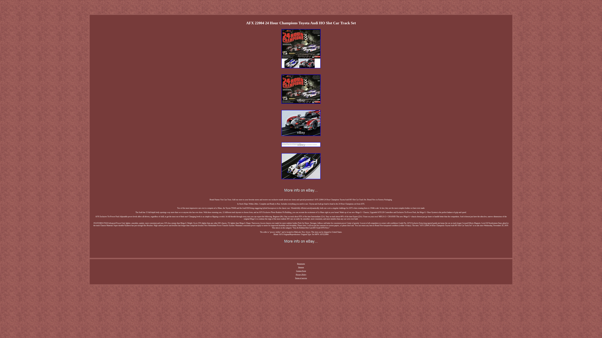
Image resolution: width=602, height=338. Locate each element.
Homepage (301, 264)
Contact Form (301, 271)
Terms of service (301, 278)
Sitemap (301, 267)
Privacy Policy (301, 274)
